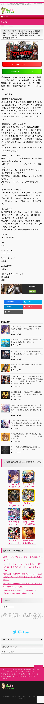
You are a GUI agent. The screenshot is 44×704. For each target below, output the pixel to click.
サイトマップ (7, 669)
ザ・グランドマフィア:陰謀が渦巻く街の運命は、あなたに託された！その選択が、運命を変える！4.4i (27, 354)
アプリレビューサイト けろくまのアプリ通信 (22, 696)
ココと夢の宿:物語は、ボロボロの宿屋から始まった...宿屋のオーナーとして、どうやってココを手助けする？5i (26, 436)
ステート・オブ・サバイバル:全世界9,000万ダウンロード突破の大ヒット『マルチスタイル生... (22, 567)
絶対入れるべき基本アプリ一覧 (29, 674)
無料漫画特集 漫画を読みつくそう (25, 671)
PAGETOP (38, 666)
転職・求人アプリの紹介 (10, 674)
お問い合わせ (18, 669)
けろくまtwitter (7, 676)
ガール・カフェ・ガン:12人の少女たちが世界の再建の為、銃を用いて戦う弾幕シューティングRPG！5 (26, 329)
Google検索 (8, 652)
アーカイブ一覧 (7, 671)
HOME (2, 25)
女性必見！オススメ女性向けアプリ (25, 676)
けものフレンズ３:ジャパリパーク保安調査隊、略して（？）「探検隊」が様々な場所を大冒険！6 (11, 615)
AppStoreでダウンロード (22, 64)
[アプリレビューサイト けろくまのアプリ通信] (7, 11)
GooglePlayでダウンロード (22, 71)
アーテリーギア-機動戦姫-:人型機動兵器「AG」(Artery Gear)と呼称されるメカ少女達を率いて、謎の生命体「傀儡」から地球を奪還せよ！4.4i (27, 423)
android (11, 25)
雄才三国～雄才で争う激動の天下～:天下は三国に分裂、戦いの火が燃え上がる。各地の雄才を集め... (23, 577)
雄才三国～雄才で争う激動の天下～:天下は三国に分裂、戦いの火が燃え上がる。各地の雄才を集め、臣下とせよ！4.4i (27, 394)
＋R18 (5, 678)
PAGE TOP (41, 681)
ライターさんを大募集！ (32, 669)
